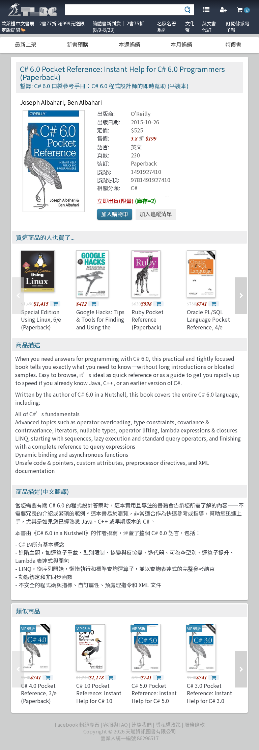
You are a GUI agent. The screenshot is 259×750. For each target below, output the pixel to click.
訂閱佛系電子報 (238, 26)
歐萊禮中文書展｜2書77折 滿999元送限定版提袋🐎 (43, 26)
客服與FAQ (115, 724)
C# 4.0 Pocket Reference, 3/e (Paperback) (39, 693)
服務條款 (194, 724)
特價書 (233, 44)
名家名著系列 (166, 26)
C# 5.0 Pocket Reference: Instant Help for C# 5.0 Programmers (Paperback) (154, 700)
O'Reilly (140, 113)
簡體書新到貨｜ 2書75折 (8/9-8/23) (118, 26)
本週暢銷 (129, 44)
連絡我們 (142, 724)
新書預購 (77, 44)
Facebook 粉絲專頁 (77, 724)
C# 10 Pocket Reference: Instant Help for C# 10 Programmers (98, 696)
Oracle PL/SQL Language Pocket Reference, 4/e (208, 319)
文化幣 (190, 26)
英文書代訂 (209, 26)
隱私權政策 (168, 724)
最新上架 (25, 44)
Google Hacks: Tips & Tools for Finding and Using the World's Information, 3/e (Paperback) (100, 331)
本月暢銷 (181, 44)
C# (134, 188)
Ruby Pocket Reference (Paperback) (148, 319)
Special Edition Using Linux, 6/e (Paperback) (41, 319)
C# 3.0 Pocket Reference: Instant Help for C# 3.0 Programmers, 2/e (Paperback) (209, 700)
